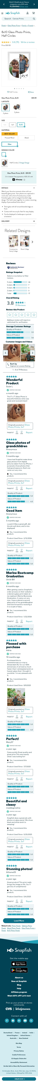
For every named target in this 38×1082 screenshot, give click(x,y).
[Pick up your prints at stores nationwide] (9, 1009)
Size (3, 120)
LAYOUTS (5, 101)
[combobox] (19, 19)
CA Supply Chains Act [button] (18, 1058)
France (17, 1033)
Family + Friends (27, 25)
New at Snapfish (19, 981)
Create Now (19, 1079)
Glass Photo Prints (14, 25)
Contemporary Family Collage (13, 250)
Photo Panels (16, 926)
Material (6, 130)
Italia (31, 1033)
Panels (4, 25)
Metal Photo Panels (13, 928)
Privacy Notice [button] (19, 1051)
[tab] (23, 89)
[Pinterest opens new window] (20, 1019)
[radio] (4, 154)
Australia (13, 1038)
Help (19, 988)
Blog (19, 985)
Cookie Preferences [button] (18, 1055)
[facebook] (8, 1019)
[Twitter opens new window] (32, 1019)
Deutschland (8, 1033)
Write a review (28, 42)
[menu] (30, 92)
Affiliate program (19, 992)
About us (19, 977)
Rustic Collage (25, 249)
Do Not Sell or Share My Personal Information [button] (19, 1066)
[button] (2, 13)
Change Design (24, 162)
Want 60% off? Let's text (19, 996)
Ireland (24, 1033)
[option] (6, 109)
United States (25, 1035)
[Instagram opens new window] (14, 1019)
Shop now (24, 6)
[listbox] (19, 140)
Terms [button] (19, 1047)
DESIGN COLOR (8, 150)
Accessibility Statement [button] (18, 1062)
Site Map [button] (19, 1043)
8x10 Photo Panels (13, 930)
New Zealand (23, 1038)
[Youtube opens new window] (26, 1019)
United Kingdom (12, 1035)
